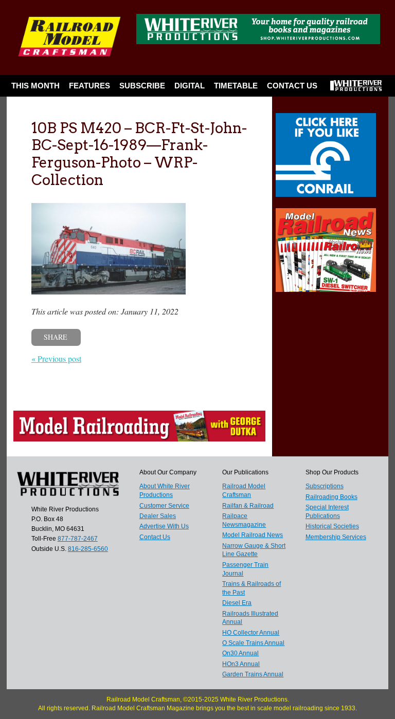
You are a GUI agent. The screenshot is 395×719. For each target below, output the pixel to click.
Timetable (236, 85)
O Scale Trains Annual (253, 643)
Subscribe (142, 85)
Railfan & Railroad (248, 505)
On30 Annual (240, 653)
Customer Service (164, 505)
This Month (35, 85)
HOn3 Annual (241, 664)
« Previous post (56, 358)
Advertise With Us (164, 526)
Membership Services (336, 537)
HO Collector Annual (250, 632)
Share (55, 337)
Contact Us (292, 85)
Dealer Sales (157, 516)
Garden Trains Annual (252, 674)
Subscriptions (325, 486)
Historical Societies (332, 526)
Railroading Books (331, 497)
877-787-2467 (78, 538)
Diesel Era (237, 602)
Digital (189, 85)
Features (89, 85)
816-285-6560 (88, 548)
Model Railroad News (252, 535)
